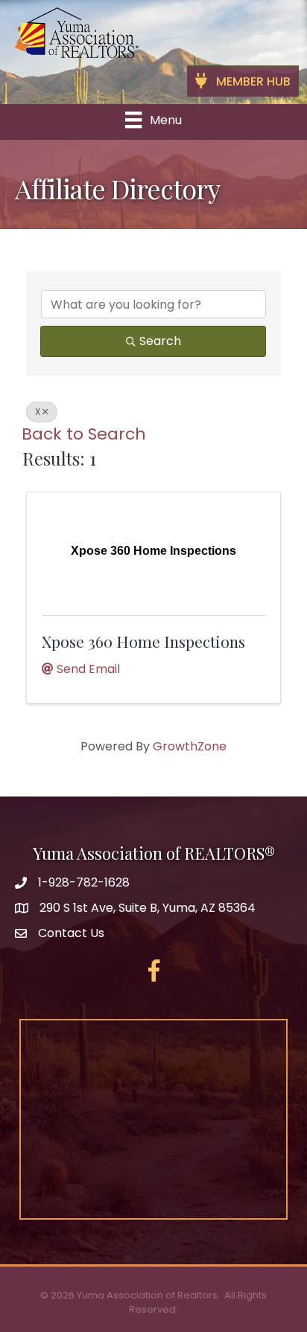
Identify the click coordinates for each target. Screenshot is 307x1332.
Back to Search (84, 433)
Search (160, 341)
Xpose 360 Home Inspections (143, 641)
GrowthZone (190, 746)
